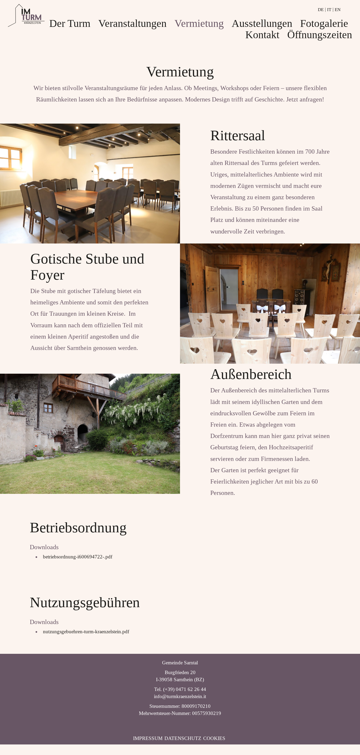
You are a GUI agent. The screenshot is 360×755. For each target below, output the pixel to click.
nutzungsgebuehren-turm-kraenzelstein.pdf (84, 631)
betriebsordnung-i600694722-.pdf (76, 556)
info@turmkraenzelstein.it (180, 696)
